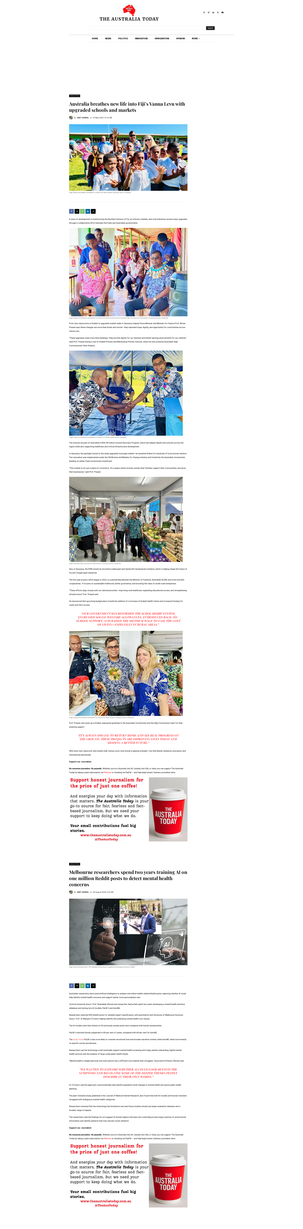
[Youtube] (222, 12)
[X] (218, 12)
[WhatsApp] (82, 211)
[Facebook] (204, 12)
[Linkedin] (213, 12)
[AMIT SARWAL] (71, 117)
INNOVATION (74, 96)
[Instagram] (208, 12)
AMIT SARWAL (83, 118)
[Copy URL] (93, 211)
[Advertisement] (151, 68)
